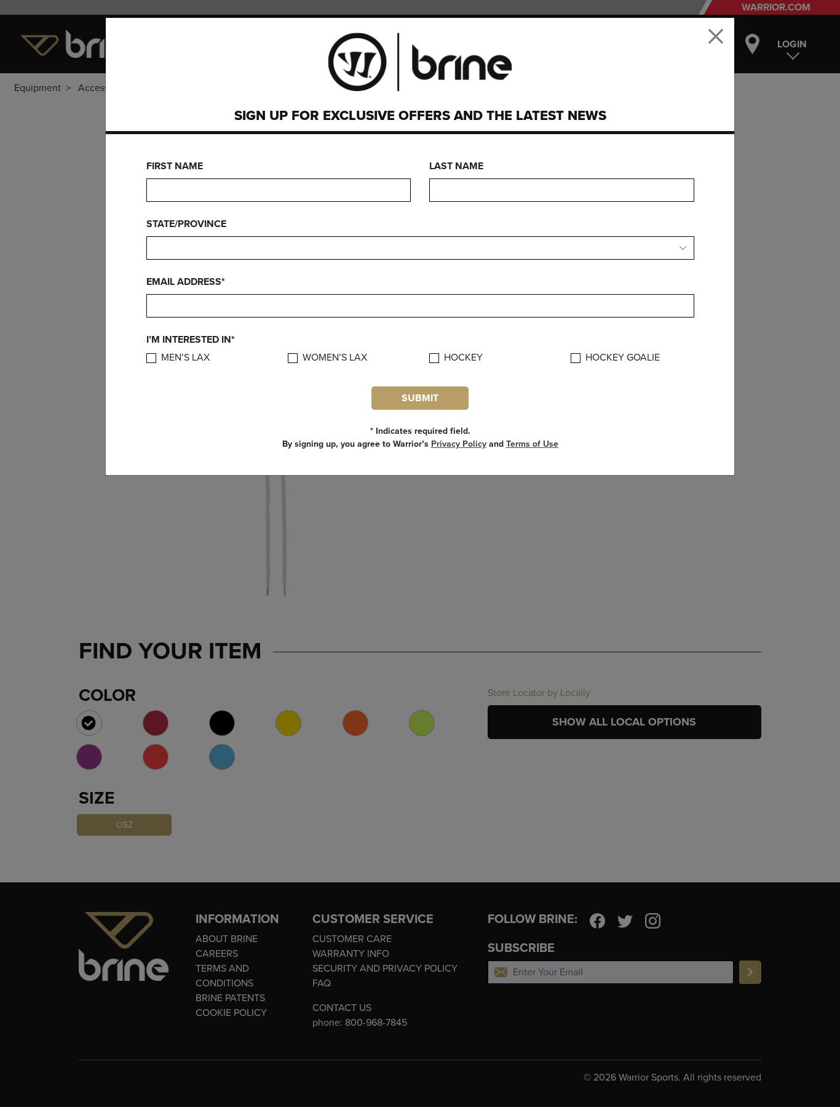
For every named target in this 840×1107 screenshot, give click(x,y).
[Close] (716, 36)
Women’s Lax (335, 358)
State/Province (186, 224)
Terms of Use (532, 444)
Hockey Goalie (622, 358)
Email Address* (185, 282)
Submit (420, 398)
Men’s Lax (185, 358)
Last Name (456, 166)
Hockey (463, 358)
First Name (174, 166)
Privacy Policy (458, 444)
